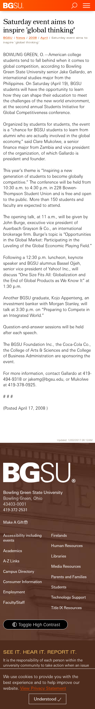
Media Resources (66, 566)
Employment (14, 592)
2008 (33, 37)
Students (58, 587)
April (44, 37)
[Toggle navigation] (86, 5)
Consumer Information (22, 581)
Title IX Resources (66, 607)
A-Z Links (11, 561)
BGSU (8, 37)
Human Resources (67, 545)
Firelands (59, 535)
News (20, 37)
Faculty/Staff (14, 602)
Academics (12, 550)
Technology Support (68, 597)
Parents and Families (69, 577)
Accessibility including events (22, 538)
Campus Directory (18, 571)
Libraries (58, 556)
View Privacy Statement (43, 688)
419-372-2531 (15, 510)
